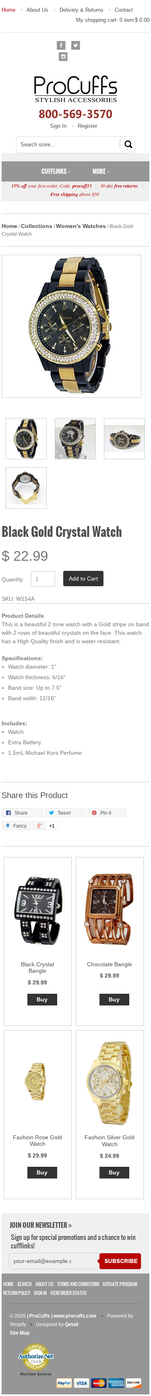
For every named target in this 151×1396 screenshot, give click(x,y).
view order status (68, 1293)
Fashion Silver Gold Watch (109, 1140)
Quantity (12, 579)
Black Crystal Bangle (37, 967)
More (100, 171)
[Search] (127, 144)
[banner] (76, 97)
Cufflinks (54, 171)
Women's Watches (81, 226)
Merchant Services (36, 1374)
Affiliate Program (120, 1284)
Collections (36, 226)
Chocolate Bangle (109, 964)
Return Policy (16, 1293)
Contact (124, 10)
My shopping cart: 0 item (112, 20)
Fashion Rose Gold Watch (37, 1140)
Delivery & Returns (81, 10)
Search (24, 1284)
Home (8, 10)
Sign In (58, 126)
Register (87, 126)
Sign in (40, 1293)
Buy (42, 999)
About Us (37, 10)
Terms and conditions (78, 1284)
